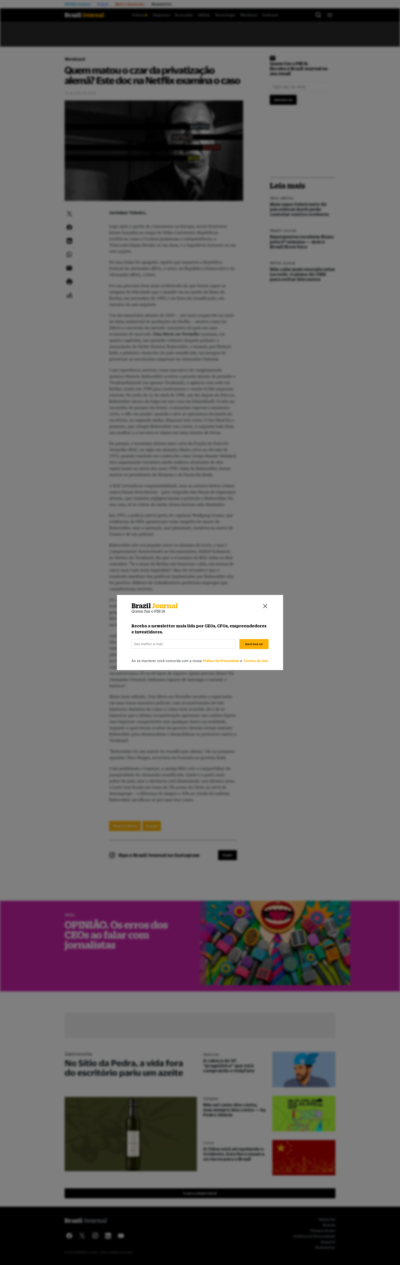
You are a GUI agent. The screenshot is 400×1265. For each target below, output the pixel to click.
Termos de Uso (255, 661)
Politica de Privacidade (221, 661)
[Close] (265, 606)
